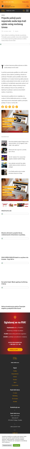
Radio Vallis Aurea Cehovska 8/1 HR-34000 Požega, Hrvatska (15, 416)
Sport (15, 382)
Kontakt (15, 401)
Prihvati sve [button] (16, 445)
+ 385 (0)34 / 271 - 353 (15, 344)
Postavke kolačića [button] (7, 445)
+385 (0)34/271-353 (15, 426)
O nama (15, 393)
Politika (15, 371)
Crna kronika (15, 385)
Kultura (15, 376)
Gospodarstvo (15, 374)
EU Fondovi (15, 398)
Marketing (15, 395)
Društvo (15, 379)
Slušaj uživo (25, 2)
